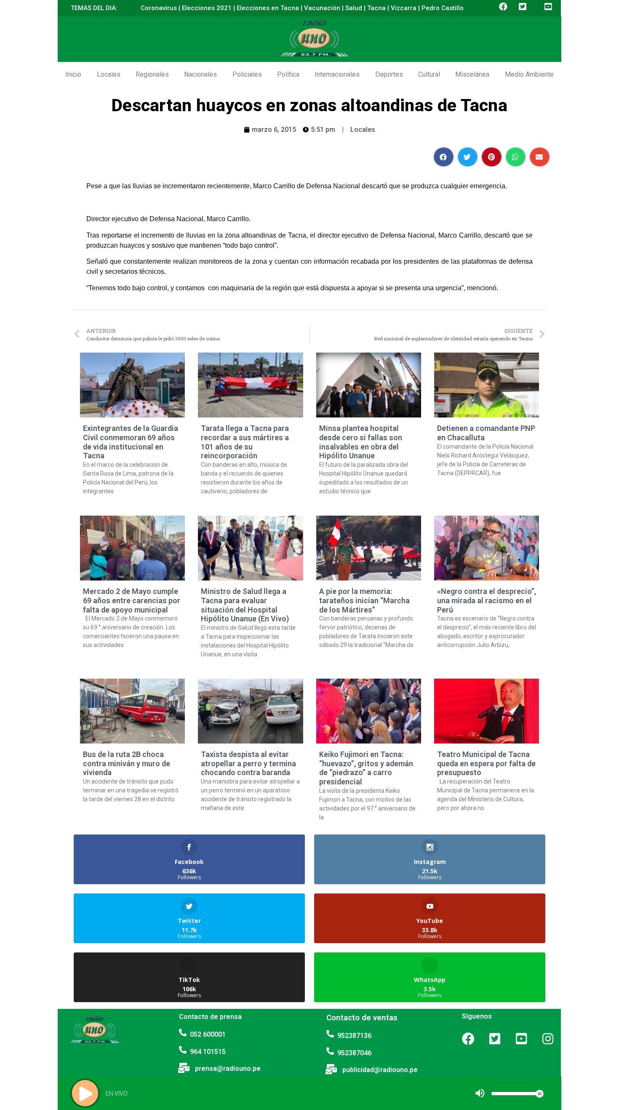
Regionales (152, 74)
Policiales (247, 74)
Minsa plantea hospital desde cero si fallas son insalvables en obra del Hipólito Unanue (360, 442)
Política (288, 74)
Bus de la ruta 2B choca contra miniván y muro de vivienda (126, 763)
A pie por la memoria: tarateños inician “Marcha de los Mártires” (364, 600)
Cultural (429, 74)
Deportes (389, 74)
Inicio (73, 74)
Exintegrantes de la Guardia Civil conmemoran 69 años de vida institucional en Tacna (130, 442)
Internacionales (337, 74)
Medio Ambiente (529, 74)
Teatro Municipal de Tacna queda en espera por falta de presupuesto (486, 763)
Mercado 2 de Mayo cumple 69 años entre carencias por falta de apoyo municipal (131, 600)
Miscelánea (472, 74)
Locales (108, 74)
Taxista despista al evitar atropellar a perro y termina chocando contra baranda (248, 763)
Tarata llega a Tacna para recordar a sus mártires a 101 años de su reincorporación (245, 442)
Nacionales (200, 74)
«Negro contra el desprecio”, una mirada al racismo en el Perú (486, 600)
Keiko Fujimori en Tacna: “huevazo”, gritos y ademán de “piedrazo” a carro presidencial (366, 768)
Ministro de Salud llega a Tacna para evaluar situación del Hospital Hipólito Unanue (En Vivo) (245, 605)
